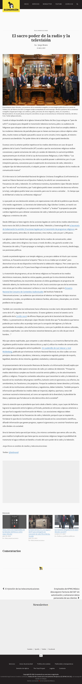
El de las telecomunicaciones (22, 588)
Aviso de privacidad (26, 664)
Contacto (62, 668)
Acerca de (69, 4)
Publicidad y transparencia (64, 664)
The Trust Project (39, 668)
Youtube (29, 649)
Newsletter (47, 4)
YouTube (58, 4)
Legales (52, 668)
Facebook (51, 649)
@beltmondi (14, 452)
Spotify (37, 649)
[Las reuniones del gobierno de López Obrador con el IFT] (67, 522)
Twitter (44, 649)
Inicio (26, 4)
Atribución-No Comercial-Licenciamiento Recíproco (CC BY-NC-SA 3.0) (50, 676)
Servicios (35, 4)
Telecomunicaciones (41, 30)
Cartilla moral (21, 316)
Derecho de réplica (22, 668)
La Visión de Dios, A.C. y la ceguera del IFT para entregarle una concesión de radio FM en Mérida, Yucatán (39, 533)
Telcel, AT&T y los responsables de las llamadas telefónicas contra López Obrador (14, 532)
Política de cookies (43, 664)
